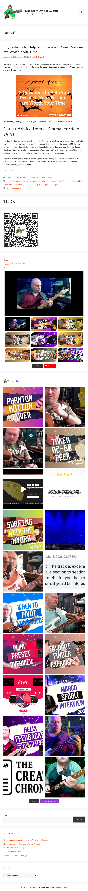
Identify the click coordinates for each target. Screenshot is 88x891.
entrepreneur (37, 181)
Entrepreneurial (13, 177)
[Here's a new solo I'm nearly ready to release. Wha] (65, 613)
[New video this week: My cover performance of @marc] (23, 407)
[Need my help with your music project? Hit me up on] (65, 571)
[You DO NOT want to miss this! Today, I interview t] (65, 695)
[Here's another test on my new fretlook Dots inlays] (65, 777)
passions (40, 184)
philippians (49, 184)
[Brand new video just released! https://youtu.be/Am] (23, 654)
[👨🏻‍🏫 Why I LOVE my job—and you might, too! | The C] (23, 777)
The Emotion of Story (12, 852)
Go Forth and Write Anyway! (15, 856)
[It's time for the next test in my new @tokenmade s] (65, 407)
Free (60, 181)
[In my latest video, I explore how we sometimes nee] (23, 613)
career (28, 181)
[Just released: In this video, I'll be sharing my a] (65, 654)
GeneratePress (61, 887)
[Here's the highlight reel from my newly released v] (23, 448)
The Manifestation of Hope (14, 848)
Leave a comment (14, 188)
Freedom (66, 181)
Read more (7, 170)
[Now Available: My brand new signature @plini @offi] (23, 695)
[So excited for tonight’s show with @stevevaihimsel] (65, 530)
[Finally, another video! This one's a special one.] (23, 530)
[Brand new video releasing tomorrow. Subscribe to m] (65, 448)
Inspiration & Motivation (30, 177)
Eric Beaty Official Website (41, 10)
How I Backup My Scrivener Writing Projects (21, 844)
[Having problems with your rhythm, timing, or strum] (23, 571)
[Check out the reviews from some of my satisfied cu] (65, 489)
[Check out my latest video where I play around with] (23, 736)
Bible (15, 181)
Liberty (21, 184)
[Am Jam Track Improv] (44, 293)
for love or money (50, 181)
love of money (30, 184)
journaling (13, 184)
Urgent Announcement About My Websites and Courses (26, 840)
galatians (74, 181)
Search (6, 815)
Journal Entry (46, 177)
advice (9, 181)
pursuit (58, 184)
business (21, 181)
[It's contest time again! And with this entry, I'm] (65, 736)
